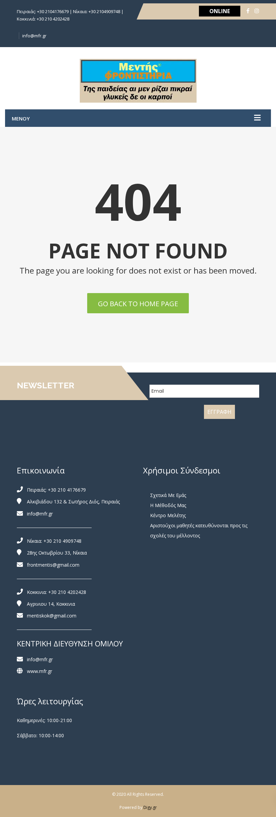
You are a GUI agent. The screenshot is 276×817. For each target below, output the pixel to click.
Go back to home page (138, 303)
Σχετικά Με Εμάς (168, 495)
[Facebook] (247, 10)
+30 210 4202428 (67, 592)
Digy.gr (150, 807)
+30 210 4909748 (62, 541)
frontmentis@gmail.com (53, 565)
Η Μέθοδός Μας (168, 505)
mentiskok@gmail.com (51, 615)
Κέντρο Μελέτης (168, 515)
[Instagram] (256, 10)
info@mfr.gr (34, 36)
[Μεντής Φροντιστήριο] (138, 81)
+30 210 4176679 (67, 490)
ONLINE (219, 11)
